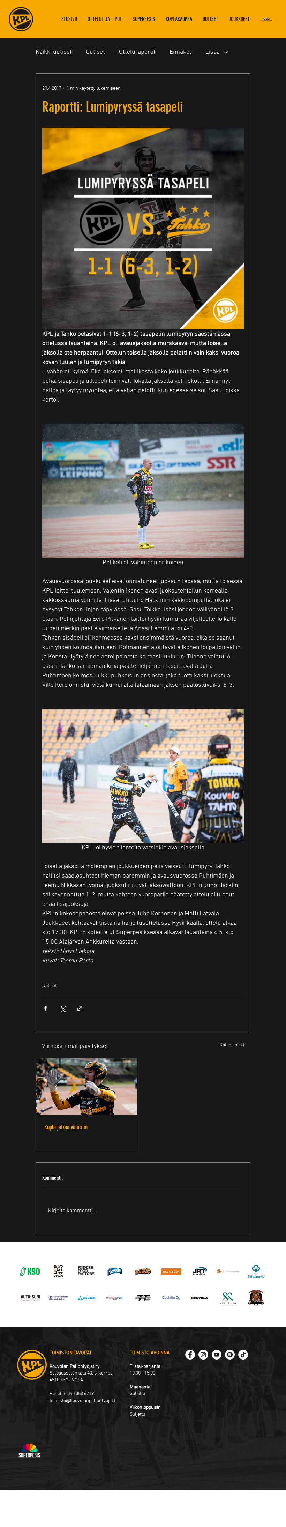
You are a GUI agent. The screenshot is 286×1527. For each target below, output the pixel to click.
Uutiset (95, 52)
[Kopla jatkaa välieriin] (86, 1086)
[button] (239, 19)
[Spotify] (230, 1355)
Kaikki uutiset (54, 52)
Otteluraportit (137, 52)
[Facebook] (190, 1355)
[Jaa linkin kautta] (79, 1008)
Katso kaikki (232, 1045)
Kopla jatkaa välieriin (66, 1127)
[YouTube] (216, 1355)
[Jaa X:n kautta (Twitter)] (62, 1008)
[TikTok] (243, 1355)
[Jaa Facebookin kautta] (45, 1008)
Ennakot (180, 52)
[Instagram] (203, 1355)
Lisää (212, 52)
